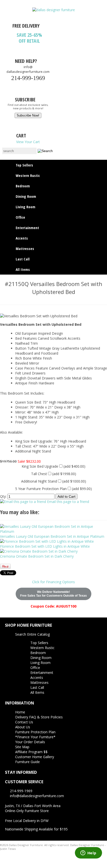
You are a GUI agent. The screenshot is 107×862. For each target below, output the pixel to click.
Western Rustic (28, 175)
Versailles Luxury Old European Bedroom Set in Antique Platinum (52, 536)
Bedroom (23, 185)
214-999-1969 (28, 78)
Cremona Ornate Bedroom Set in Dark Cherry (37, 556)
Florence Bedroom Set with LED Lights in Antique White (45, 546)
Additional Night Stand (39, 481)
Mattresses (25, 248)
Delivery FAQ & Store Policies (39, 717)
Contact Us (24, 722)
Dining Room (26, 196)
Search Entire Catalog (32, 634)
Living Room (25, 206)
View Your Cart (28, 141)
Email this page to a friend (68, 501)
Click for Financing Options (53, 581)
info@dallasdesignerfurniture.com (28, 69)
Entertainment (27, 227)
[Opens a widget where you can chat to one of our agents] (88, 853)
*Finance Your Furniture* (35, 737)
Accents (22, 238)
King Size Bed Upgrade (40, 466)
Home (20, 712)
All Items (23, 269)
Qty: (3, 496)
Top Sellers (24, 165)
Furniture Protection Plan (35, 732)
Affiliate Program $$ (31, 751)
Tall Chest (39, 473)
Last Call (23, 258)
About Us (22, 727)
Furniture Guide (27, 761)
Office (20, 217)
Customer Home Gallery (34, 756)
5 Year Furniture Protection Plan (41, 488)
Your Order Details (30, 741)
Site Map (22, 746)
